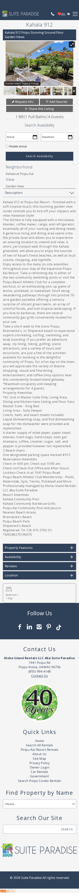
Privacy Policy (39, 763)
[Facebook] (20, 627)
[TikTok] (59, 625)
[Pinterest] (49, 627)
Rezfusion (35, 882)
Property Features (19, 548)
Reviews (11, 566)
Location (11, 575)
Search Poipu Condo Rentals (39, 781)
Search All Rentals (39, 745)
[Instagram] (39, 627)
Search (67, 829)
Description (13, 193)
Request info (23, 102)
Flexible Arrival (18, 146)
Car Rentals (39, 772)
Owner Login (39, 767)
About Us (39, 754)
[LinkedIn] (30, 627)
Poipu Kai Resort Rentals (39, 750)
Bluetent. (62, 882)
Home (39, 741)
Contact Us (39, 676)
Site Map (39, 758)
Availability (13, 557)
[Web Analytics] (7, 891)
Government (39, 776)
